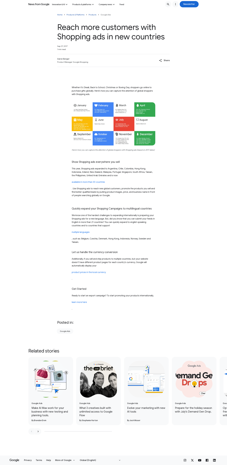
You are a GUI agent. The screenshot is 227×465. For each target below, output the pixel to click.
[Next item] (38, 431)
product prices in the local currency (89, 272)
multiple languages (81, 232)
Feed (122, 4)
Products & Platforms (75, 15)
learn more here (79, 302)
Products (92, 15)
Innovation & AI (58, 4)
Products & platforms (81, 4)
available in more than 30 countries (88, 182)
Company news (105, 4)
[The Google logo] (14, 460)
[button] (189, 4)
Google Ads (65, 331)
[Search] (168, 4)
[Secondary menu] (175, 4)
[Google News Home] (38, 4)
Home (59, 15)
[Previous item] (31, 431)
